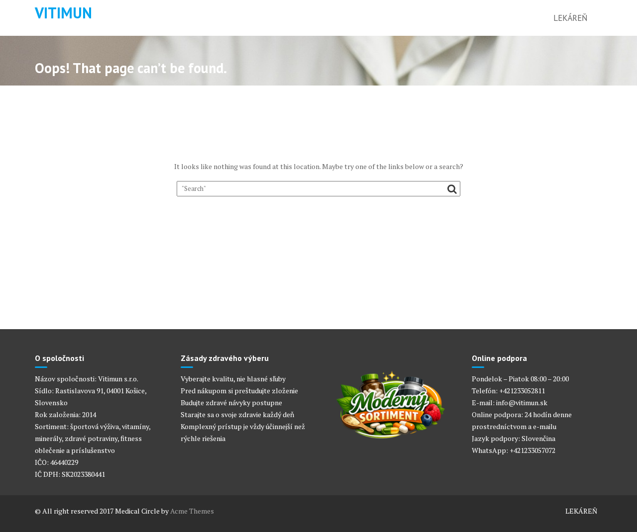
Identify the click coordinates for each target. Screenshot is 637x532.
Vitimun (63, 12)
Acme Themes (192, 511)
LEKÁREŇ (570, 17)
